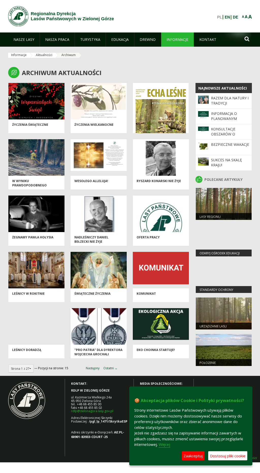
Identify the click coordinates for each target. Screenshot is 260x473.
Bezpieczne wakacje (230, 144)
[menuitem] (24, 39)
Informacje (19, 55)
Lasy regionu (210, 217)
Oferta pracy (148, 237)
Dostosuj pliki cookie (228, 455)
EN (227, 17)
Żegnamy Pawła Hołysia (32, 237)
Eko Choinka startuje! (156, 350)
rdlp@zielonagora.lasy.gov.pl (92, 411)
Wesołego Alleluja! (91, 181)
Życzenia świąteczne (30, 124)
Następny (93, 368)
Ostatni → (110, 368)
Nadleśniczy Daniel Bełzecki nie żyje (91, 239)
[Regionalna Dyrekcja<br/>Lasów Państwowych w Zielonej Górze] (18, 16)
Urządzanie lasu (213, 326)
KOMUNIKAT (146, 293)
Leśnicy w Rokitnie (28, 293)
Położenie (208, 363)
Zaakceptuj (193, 455)
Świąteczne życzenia (92, 293)
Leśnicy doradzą (26, 350)
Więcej (164, 444)
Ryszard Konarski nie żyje (159, 181)
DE (235, 17)
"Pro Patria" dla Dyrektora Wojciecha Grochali (98, 352)
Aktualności (44, 55)
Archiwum (68, 55)
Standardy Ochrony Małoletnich (216, 292)
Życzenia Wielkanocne (93, 124)
